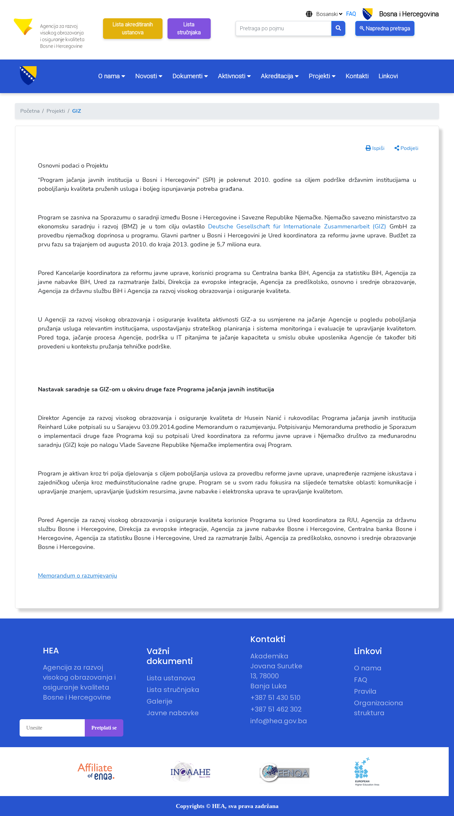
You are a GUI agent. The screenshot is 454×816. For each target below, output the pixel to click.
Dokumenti (188, 76)
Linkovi (388, 76)
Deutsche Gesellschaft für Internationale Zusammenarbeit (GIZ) (297, 226)
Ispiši (378, 148)
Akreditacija (278, 76)
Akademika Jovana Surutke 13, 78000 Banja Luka (276, 671)
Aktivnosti (232, 76)
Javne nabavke (173, 713)
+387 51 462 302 (276, 709)
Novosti (147, 76)
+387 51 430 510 (275, 697)
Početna (30, 111)
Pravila (365, 691)
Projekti (320, 76)
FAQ (351, 14)
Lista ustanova (171, 678)
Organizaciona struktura (378, 708)
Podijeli (408, 148)
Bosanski (327, 14)
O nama (109, 76)
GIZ (76, 111)
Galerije (159, 701)
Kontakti (357, 76)
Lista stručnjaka (173, 689)
